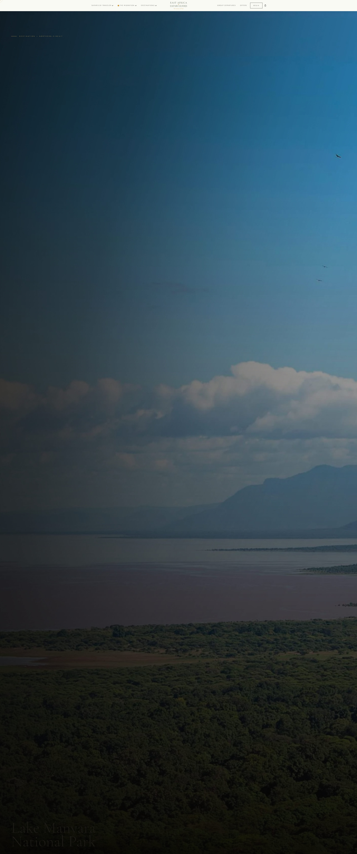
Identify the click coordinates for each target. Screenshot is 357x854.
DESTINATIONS (148, 5)
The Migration (127, 5)
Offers (243, 5)
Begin (256, 5)
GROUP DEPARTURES (226, 5)
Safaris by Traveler (101, 5)
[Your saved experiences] (265, 5)
